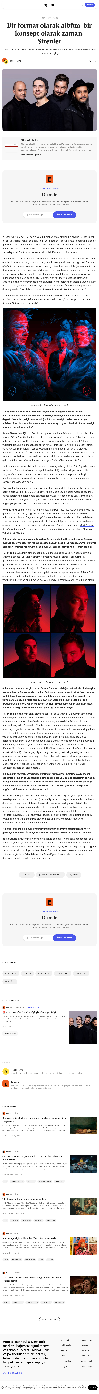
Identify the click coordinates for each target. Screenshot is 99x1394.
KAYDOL (90, 5)
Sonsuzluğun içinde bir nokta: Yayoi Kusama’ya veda (29, 1238)
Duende (49, 195)
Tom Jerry (31, 1181)
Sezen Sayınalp (7, 1213)
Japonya (50, 1260)
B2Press (6, 1033)
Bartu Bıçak (6, 1253)
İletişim (64, 1367)
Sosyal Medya (86, 1367)
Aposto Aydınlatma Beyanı (22, 1389)
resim (6, 1260)
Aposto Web (86, 1356)
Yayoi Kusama (30, 1260)
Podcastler (85, 1350)
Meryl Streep (18, 1302)
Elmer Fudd (59, 1181)
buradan (40, 248)
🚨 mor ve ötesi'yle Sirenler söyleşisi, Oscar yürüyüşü (29, 1012)
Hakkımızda (66, 1345)
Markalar (84, 1345)
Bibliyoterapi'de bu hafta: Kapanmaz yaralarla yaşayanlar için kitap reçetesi (34, 1120)
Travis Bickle (46, 1302)
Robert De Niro (32, 1302)
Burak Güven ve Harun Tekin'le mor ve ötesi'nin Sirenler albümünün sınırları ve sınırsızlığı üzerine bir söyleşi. (49, 52)
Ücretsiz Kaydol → (12, 1373)
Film (5, 1181)
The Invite (14, 1220)
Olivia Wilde (26, 1220)
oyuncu (6, 1302)
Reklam (64, 1350)
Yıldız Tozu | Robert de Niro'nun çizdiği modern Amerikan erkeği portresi (31, 1279)
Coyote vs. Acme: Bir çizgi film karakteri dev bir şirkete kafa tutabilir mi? (32, 1158)
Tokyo (41, 1260)
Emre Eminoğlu (7, 1174)
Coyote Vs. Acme (17, 1181)
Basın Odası (66, 1361)
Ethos (63, 1356)
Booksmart (38, 1220)
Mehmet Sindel (7, 1295)
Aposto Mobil (86, 1361)
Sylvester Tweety (45, 1181)
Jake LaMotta (59, 1302)
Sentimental (50, 1220)
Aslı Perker (5, 1136)
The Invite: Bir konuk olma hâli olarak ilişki (24, 1199)
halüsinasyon (16, 1260)
